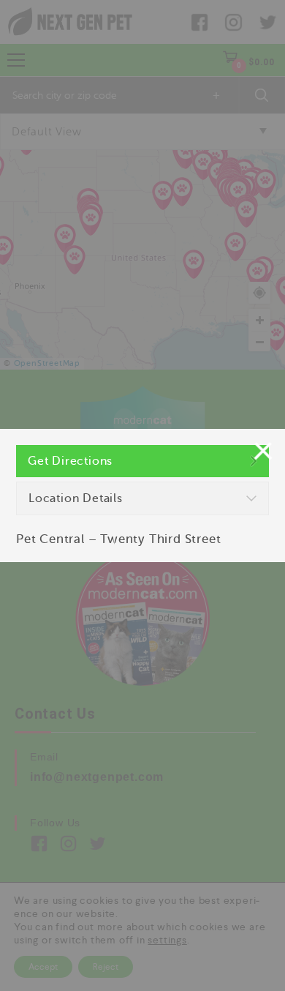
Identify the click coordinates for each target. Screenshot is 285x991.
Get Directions (70, 461)
